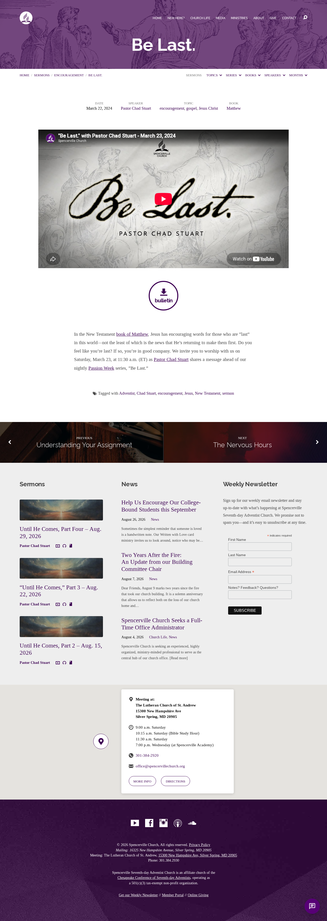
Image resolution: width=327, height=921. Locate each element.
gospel (191, 108)
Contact (289, 18)
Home (157, 18)
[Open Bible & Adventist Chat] (312, 906)
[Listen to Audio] (64, 546)
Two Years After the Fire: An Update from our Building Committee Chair (157, 562)
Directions (175, 781)
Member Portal (173, 895)
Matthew (234, 108)
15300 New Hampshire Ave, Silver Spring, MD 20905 (197, 855)
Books (251, 75)
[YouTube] (135, 823)
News (155, 519)
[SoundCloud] (192, 823)
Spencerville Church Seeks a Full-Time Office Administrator (161, 624)
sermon (228, 393)
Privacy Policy (199, 845)
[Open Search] (305, 18)
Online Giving (198, 895)
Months (296, 75)
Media (220, 18)
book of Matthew (132, 334)
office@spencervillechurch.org (160, 766)
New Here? (176, 18)
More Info (142, 781)
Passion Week (101, 368)
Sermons (42, 75)
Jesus (188, 393)
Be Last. (95, 75)
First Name (237, 540)
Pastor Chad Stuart (136, 108)
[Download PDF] (71, 546)
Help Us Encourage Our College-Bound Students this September (161, 506)
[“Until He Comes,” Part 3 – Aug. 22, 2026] (61, 574)
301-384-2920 (147, 755)
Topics (212, 75)
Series (232, 75)
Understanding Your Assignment (84, 445)
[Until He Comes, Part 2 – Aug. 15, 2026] (61, 633)
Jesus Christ (208, 108)
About (258, 18)
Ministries (239, 18)
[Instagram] (163, 823)
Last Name (237, 555)
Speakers (273, 75)
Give (273, 18)
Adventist (127, 393)
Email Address (241, 571)
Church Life (200, 18)
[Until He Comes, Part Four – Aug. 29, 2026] (61, 516)
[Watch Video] (58, 546)
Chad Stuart (146, 393)
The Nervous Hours (242, 445)
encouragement (69, 75)
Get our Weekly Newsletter (138, 895)
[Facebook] (149, 823)
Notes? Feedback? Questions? (253, 588)
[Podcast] (178, 823)
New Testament (207, 393)
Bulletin (163, 300)
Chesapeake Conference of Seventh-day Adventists (154, 878)
